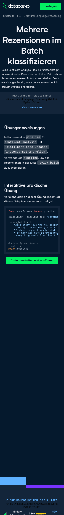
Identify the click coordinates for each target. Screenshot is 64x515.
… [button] (20, 16)
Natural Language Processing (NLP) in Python (43, 16)
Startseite (8, 16)
